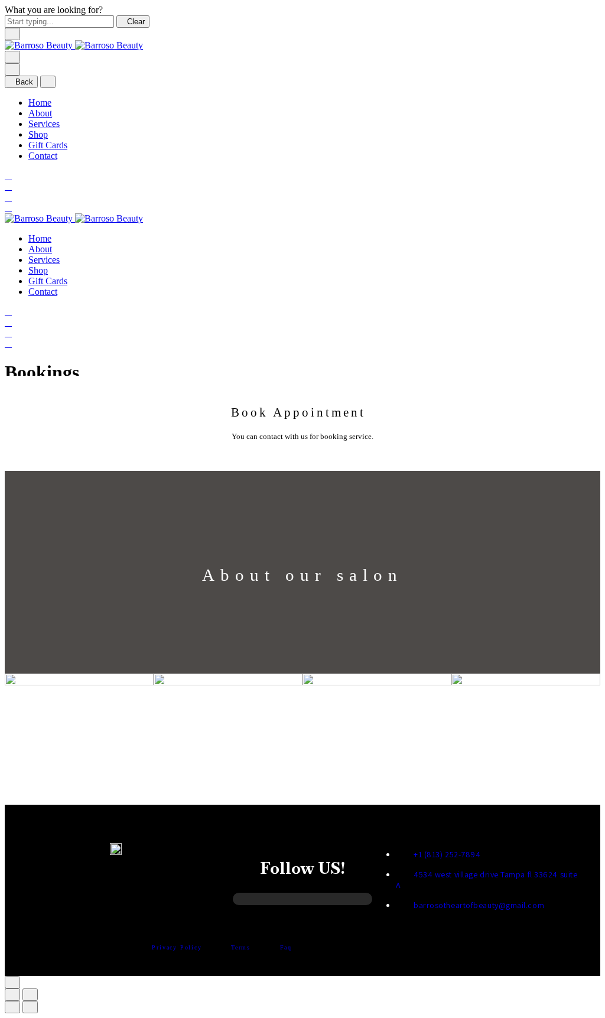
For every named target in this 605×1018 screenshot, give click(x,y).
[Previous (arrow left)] (12, 1007)
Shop (38, 134)
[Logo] (74, 45)
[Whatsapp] (354, 901)
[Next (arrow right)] (30, 1007)
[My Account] (8, 186)
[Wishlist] (8, 197)
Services (44, 124)
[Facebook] (288, 901)
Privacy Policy (178, 947)
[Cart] (8, 208)
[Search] (8, 176)
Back (24, 81)
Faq (286, 947)
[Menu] (12, 57)
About (40, 113)
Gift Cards (47, 145)
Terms (242, 947)
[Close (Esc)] (12, 994)
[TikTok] (322, 901)
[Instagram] (253, 901)
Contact (42, 156)
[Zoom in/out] (30, 994)
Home (39, 102)
